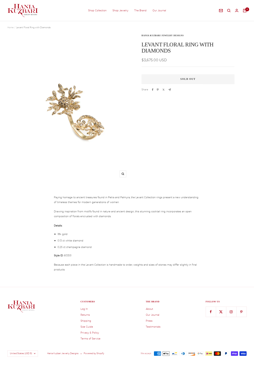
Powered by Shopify (94, 353)
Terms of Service (90, 338)
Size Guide (87, 326)
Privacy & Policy (90, 332)
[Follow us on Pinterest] (241, 312)
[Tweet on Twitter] (163, 89)
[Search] (229, 10)
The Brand (140, 10)
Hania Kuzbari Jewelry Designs (163, 35)
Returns (85, 314)
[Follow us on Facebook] (211, 312)
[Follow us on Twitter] (221, 312)
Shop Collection (97, 10)
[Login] (236, 10)
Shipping (86, 320)
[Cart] (245, 10)
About (149, 309)
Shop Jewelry (120, 10)
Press (149, 320)
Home (10, 27)
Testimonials (153, 326)
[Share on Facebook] (152, 89)
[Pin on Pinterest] (158, 89)
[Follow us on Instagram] (231, 312)
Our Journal (159, 10)
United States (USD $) (21, 353)
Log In (84, 309)
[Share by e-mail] (169, 90)
